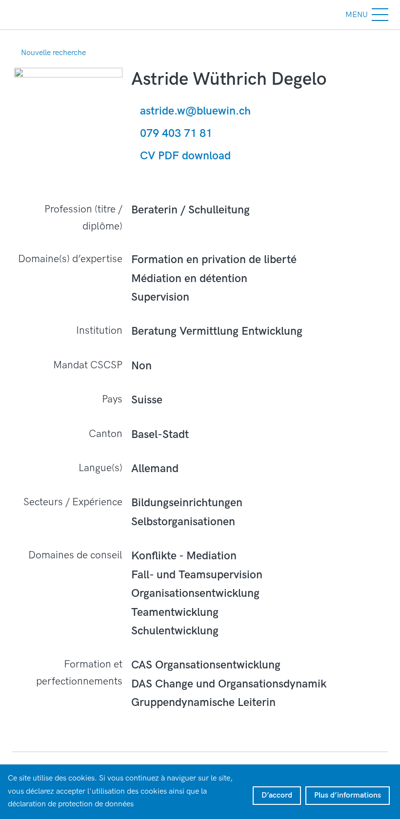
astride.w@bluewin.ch (195, 111)
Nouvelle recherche (53, 52)
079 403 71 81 (176, 133)
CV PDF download (185, 156)
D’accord (276, 795)
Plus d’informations (347, 795)
